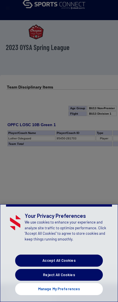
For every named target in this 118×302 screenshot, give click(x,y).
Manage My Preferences (59, 288)
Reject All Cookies (59, 274)
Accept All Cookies (58, 260)
